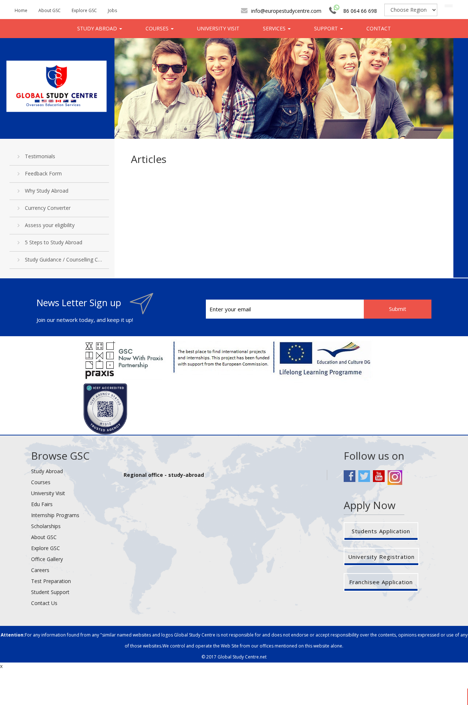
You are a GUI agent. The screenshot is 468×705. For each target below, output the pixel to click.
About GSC (49, 10)
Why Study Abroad (46, 190)
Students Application (381, 531)
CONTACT (378, 28)
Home (21, 10)
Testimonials (40, 156)
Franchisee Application (381, 582)
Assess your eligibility (50, 225)
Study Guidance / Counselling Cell (64, 259)
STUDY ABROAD (97, 28)
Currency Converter (48, 207)
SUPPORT (326, 28)
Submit (397, 308)
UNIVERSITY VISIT (218, 28)
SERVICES (275, 28)
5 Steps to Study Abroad (53, 242)
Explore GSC (84, 10)
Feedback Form (43, 173)
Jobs (112, 10)
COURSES (158, 28)
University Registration (381, 556)
